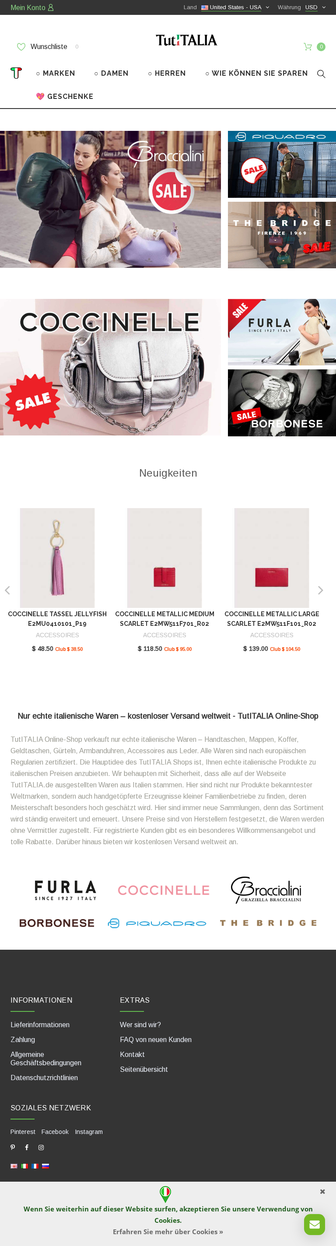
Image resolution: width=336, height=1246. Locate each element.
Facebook (55, 1131)
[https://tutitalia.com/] (14, 1166)
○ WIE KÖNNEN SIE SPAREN (256, 73)
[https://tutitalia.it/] (24, 1166)
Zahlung (22, 1039)
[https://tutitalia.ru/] (45, 1166)
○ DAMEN (111, 73)
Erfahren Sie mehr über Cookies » (168, 1231)
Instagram (89, 1131)
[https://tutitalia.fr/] (35, 1166)
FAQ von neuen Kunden (156, 1039)
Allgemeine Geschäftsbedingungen (45, 1059)
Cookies (167, 1220)
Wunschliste (53, 46)
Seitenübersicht (144, 1069)
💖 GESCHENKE (65, 96)
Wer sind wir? (140, 1024)
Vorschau (57, 560)
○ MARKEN (55, 73)
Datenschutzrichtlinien (44, 1077)
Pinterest (22, 1131)
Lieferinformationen (40, 1024)
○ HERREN (167, 73)
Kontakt (132, 1054)
